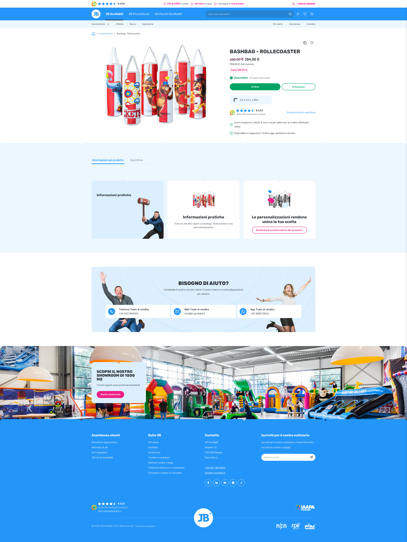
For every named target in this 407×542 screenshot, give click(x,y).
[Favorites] (304, 13)
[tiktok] (241, 482)
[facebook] (208, 482)
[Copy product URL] (304, 42)
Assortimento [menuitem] (98, 24)
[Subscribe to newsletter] (311, 457)
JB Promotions (138, 14)
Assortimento (106, 33)
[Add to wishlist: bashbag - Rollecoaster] (311, 42)
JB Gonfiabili (114, 14)
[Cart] (311, 13)
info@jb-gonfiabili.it (215, 472)
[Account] (297, 13)
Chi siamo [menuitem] (278, 24)
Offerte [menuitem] (119, 24)
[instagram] (233, 482)
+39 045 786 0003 (215, 467)
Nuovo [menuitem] (133, 24)
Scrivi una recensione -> (110, 511)
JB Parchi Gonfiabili (168, 14)
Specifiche (136, 160)
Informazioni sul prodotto (108, 160)
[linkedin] (216, 482)
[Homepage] (96, 14)
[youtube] (224, 482)
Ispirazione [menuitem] (147, 24)
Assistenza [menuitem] (294, 24)
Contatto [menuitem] (311, 24)
